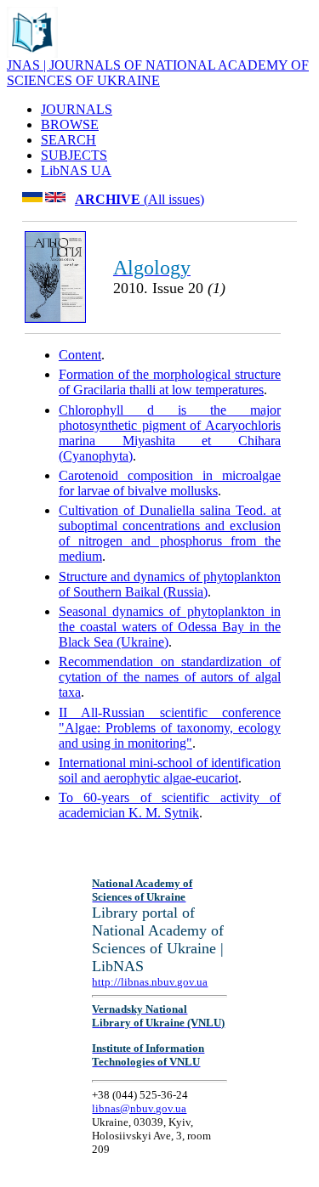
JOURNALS (76, 109)
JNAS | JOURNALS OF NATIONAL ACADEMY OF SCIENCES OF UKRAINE (158, 73)
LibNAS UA (76, 170)
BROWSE (70, 124)
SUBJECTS (74, 155)
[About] (32, 53)
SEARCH (68, 140)
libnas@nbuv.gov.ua (139, 1108)
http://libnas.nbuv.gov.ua (150, 981)
